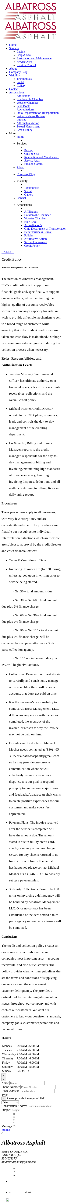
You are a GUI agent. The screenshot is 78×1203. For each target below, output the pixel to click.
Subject (6, 1109)
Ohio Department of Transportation (38, 112)
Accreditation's (25, 109)
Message (7, 1126)
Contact (13, 89)
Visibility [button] (14, 75)
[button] (8, 252)
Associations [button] (16, 92)
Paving (21, 51)
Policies (21, 119)
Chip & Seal (24, 55)
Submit (6, 1129)
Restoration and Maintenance (34, 58)
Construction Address (14, 1105)
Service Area (24, 61)
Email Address (10, 1091)
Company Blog (18, 72)
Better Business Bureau (31, 116)
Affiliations (23, 95)
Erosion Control (26, 65)
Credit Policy (24, 129)
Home (12, 44)
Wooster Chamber (27, 102)
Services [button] (14, 48)
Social (20, 82)
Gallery (21, 85)
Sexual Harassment (28, 126)
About (13, 68)
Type (5, 1094)
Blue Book (23, 106)
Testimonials (24, 78)
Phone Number (11, 1087)
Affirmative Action (28, 123)
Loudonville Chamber (30, 99)
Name (5, 1083)
